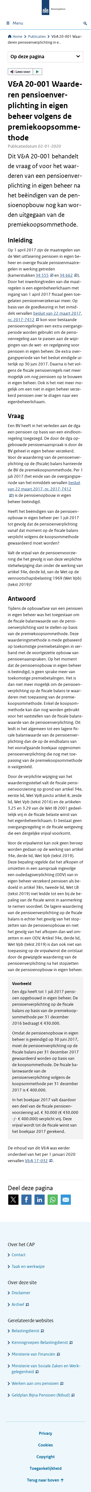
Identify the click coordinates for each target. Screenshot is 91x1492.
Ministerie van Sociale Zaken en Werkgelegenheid (46, 1368)
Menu (18, 23)
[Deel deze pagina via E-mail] (66, 1200)
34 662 (66, 275)
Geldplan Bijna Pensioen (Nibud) (41, 1395)
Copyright (45, 1456)
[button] (25, 71)
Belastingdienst (25, 1330)
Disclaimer (21, 1292)
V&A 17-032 (36, 1160)
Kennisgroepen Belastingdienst (40, 1342)
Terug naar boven (43, 1480)
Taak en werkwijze (28, 1266)
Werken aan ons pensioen (35, 1383)
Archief (18, 1304)
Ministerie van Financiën (33, 1354)
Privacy (45, 1433)
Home (17, 36)
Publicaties (37, 36)
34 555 (42, 275)
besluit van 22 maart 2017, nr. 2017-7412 (44, 486)
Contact (18, 1254)
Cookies (45, 1445)
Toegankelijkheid (46, 1468)
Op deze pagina (27, 57)
